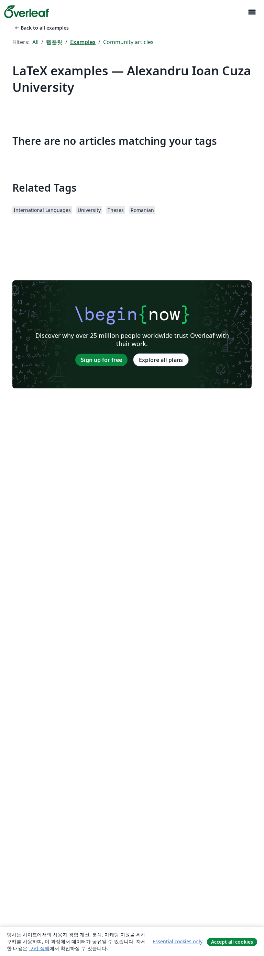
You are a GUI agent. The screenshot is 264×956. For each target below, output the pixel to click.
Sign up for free (101, 360)
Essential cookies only (177, 941)
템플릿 (54, 42)
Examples (83, 42)
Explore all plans (161, 360)
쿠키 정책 (39, 948)
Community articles (128, 42)
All (35, 42)
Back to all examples (41, 27)
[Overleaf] (26, 11)
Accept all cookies (232, 941)
